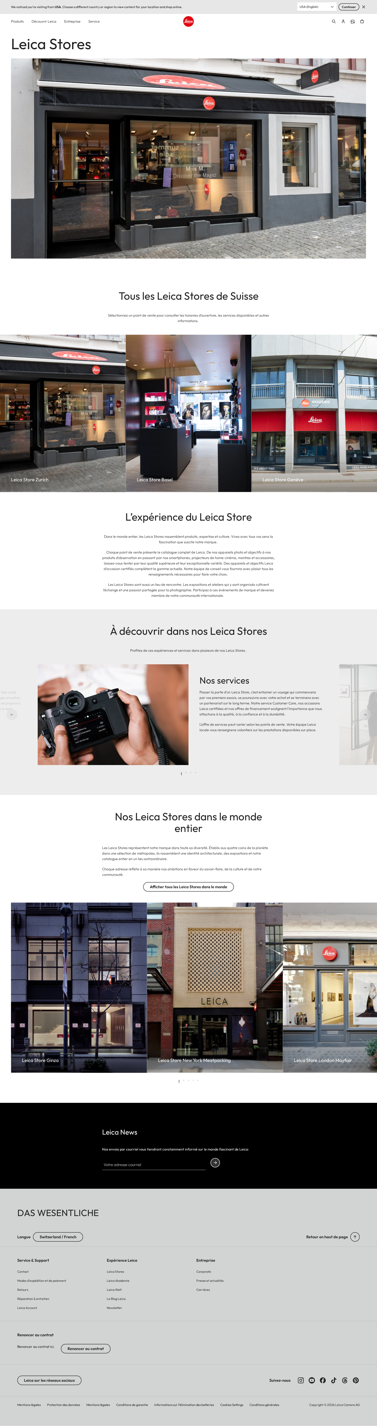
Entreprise (72, 21)
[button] (355, 1237)
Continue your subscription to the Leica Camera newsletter (215, 1162)
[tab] (181, 773)
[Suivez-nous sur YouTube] (312, 1380)
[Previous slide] (25, 988)
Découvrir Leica (44, 21)
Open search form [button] (334, 21)
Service (94, 21)
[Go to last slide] (25, 714)
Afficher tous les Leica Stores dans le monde (188, 886)
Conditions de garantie (132, 1405)
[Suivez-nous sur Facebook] (323, 1380)
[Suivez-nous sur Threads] (345, 1380)
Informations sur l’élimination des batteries (184, 1405)
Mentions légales (29, 1405)
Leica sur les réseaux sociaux (49, 1380)
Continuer (349, 7)
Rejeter (363, 7)
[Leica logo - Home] (188, 21)
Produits (17, 21)
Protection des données (63, 1405)
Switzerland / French (58, 1236)
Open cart (362, 21)
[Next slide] (352, 714)
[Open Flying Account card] (343, 21)
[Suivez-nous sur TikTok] (334, 1380)
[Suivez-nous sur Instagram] (301, 1380)
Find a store (353, 21)
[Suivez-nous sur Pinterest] (356, 1380)
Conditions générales (264, 1405)
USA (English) (309, 7)
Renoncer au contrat (86, 1348)
